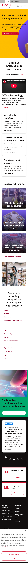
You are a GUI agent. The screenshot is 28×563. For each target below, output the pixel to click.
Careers (16, 519)
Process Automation (7, 516)
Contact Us (17, 521)
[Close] (26, 531)
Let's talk (17, 477)
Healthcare (7, 317)
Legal (6, 355)
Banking (6, 310)
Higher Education (9, 348)
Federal (6, 358)
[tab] (6, 457)
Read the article (8, 173)
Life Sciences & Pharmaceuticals (13, 320)
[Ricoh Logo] (6, 6)
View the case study (9, 152)
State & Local (8, 337)
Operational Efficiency (7, 513)
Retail (6, 330)
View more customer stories (13, 256)
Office (7, 1)
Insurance (7, 313)
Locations (17, 508)
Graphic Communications (11, 340)
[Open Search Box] (18, 6)
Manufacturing (8, 334)
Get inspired (17, 493)
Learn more (14, 413)
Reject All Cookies (14, 549)
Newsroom (17, 511)
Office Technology (6, 519)
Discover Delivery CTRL (10, 33)
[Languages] (21, 6)
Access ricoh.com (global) (19, 515)
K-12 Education (8, 351)
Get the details (8, 130)
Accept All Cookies (14, 554)
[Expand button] (12, 74)
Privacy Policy (5, 546)
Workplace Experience (7, 510)
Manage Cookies (14, 558)
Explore (6, 107)
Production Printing (16, 1)
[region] (14, 545)
